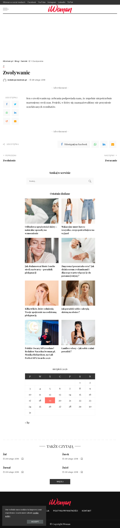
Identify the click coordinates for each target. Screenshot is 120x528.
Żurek (65, 454)
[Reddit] (6, 121)
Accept (35, 521)
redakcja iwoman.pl (17, 80)
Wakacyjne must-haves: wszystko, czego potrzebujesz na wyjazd (77, 230)
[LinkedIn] (15, 112)
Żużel (65, 467)
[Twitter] (15, 104)
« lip (27, 422)
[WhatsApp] (6, 112)
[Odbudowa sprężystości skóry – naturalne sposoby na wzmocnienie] (42, 211)
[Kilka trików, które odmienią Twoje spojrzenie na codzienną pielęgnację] (42, 293)
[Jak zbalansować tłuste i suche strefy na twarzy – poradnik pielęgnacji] (42, 250)
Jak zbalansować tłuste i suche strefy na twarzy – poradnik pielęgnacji (40, 269)
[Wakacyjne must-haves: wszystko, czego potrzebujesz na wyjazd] (78, 211)
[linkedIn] (104, 144)
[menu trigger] (6, 9)
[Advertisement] (60, 35)
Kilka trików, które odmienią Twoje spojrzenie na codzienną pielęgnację (40, 312)
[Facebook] (6, 104)
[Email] (15, 121)
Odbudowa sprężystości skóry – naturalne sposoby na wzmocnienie (41, 230)
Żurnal (7, 467)
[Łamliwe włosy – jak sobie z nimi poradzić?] (78, 332)
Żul (5, 454)
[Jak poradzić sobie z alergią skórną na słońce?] (78, 293)
